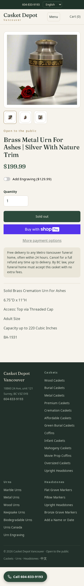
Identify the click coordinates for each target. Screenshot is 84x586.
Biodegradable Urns (18, 520)
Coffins (49, 433)
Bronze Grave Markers (60, 512)
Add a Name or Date (59, 520)
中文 (44, 558)
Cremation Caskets (57, 410)
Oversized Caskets (57, 463)
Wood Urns (11, 505)
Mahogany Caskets (57, 448)
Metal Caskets (54, 395)
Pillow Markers (54, 497)
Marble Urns (12, 490)
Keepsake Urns (14, 512)
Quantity (10, 192)
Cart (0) (75, 17)
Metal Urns (11, 497)
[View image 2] (25, 117)
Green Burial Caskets (59, 425)
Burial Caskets (54, 388)
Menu (53, 17)
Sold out (42, 216)
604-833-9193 (31, 4)
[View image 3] (40, 117)
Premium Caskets (56, 403)
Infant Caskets (54, 441)
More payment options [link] (42, 240)
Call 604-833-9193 (28, 576)
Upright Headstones (58, 471)
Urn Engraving (14, 535)
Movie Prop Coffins (57, 456)
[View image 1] (10, 117)
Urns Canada (13, 527)
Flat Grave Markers (58, 490)
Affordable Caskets (57, 418)
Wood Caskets (54, 380)
